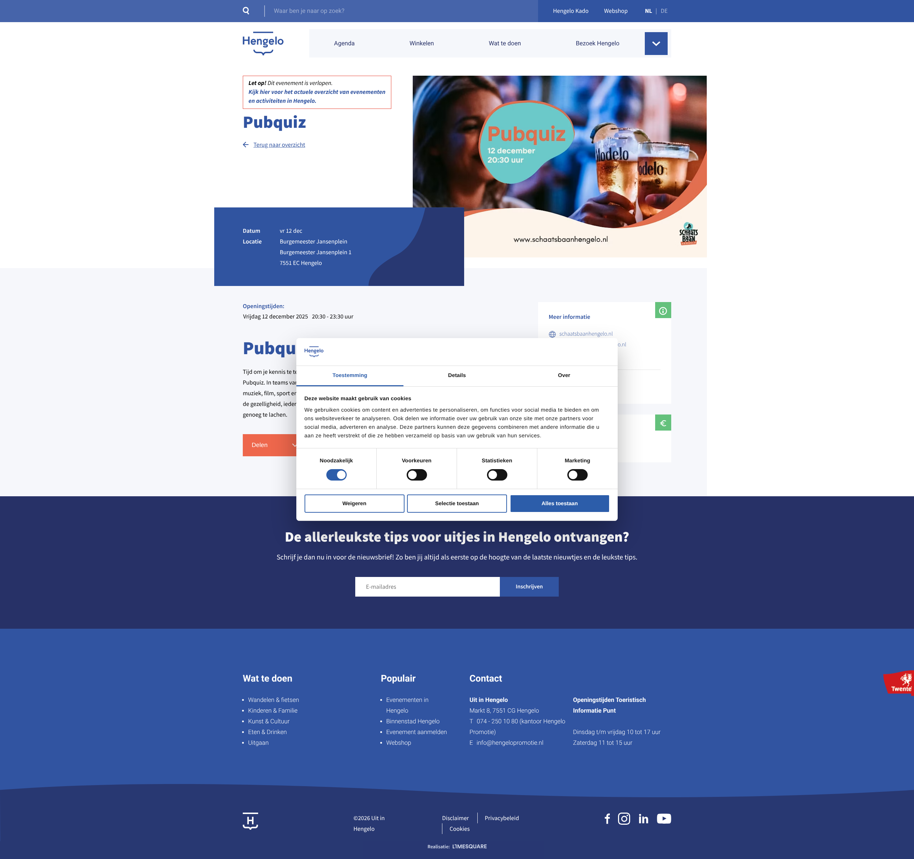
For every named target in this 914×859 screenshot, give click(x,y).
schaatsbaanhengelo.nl (586, 333)
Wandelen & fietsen (273, 700)
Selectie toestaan (457, 504)
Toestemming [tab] (349, 375)
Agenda (344, 43)
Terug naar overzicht (279, 145)
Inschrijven (529, 586)
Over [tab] (564, 375)
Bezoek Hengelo (597, 43)
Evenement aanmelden (416, 732)
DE (664, 11)
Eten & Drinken (267, 732)
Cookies (459, 829)
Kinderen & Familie (272, 710)
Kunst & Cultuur (269, 721)
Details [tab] (457, 375)
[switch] (417, 475)
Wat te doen (505, 43)
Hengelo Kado (571, 11)
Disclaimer (455, 818)
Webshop (616, 11)
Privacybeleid (502, 818)
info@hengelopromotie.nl (510, 743)
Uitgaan (258, 743)
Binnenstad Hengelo (413, 721)
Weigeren (354, 504)
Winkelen (422, 43)
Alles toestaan (560, 504)
